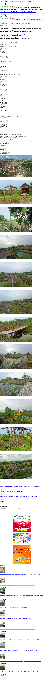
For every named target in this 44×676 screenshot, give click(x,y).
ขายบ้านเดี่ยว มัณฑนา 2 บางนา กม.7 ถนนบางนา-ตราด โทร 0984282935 (13, 607)
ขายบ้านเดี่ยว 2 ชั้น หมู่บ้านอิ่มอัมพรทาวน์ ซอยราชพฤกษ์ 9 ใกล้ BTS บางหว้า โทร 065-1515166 (17, 629)
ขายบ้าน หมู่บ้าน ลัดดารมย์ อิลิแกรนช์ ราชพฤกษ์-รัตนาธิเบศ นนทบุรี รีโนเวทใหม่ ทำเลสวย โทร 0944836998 (20, 639)
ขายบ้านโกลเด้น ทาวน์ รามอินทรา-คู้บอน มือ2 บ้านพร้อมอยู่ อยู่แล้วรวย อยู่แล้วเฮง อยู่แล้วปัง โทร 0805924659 (20, 661)
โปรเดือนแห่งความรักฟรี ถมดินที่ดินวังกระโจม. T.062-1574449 (13, 491)
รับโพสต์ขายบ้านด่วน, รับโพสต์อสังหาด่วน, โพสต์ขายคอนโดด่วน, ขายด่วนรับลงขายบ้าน (18, 1)
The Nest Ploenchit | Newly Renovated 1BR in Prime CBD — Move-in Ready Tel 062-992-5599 (17, 585)
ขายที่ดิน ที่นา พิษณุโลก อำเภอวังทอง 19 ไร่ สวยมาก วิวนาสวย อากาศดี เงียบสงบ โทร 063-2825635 (18, 650)
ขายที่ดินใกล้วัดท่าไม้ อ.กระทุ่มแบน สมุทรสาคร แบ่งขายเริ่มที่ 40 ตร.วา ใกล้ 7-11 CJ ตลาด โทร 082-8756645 (20, 574)
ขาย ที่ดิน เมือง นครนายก (4, 25)
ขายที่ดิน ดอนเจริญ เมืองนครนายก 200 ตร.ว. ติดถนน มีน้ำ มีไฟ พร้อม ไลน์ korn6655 (18, 496)
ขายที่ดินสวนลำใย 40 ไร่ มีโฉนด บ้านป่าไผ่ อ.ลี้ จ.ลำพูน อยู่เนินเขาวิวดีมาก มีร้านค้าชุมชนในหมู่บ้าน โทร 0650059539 (21, 671)
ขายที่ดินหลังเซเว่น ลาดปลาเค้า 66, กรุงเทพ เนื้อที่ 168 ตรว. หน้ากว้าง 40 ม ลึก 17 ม (15, 618)
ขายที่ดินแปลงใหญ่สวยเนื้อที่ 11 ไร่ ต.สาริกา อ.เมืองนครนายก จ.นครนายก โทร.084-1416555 (20, 486)
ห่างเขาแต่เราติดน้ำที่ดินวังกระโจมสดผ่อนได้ (12, 35)
